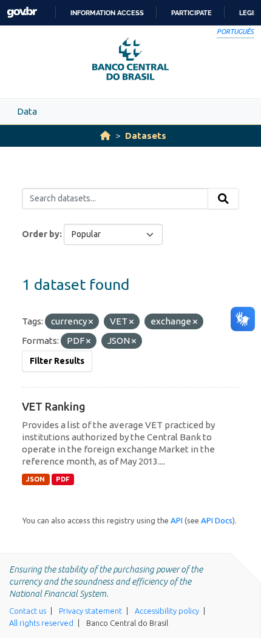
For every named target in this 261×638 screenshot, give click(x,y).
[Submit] (223, 199)
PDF (63, 479)
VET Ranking (54, 406)
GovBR (22, 12)
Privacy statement (90, 610)
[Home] (105, 135)
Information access (107, 12)
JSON (35, 479)
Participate (191, 12)
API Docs (216, 520)
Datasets (145, 135)
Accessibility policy (167, 610)
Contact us (27, 610)
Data (27, 111)
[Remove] (91, 322)
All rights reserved (41, 623)
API (177, 520)
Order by (40, 234)
